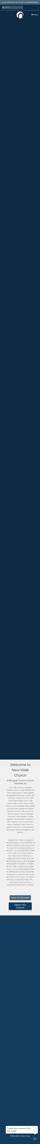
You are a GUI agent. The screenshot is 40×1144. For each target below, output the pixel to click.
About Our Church (20, 906)
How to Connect (20, 897)
